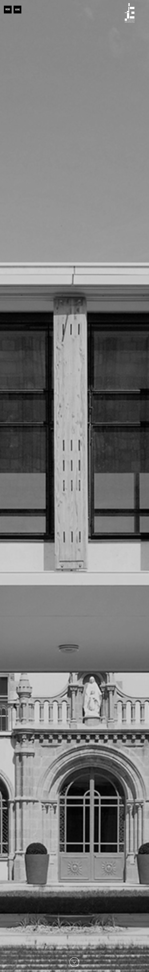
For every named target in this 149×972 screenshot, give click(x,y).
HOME (17, 9)
